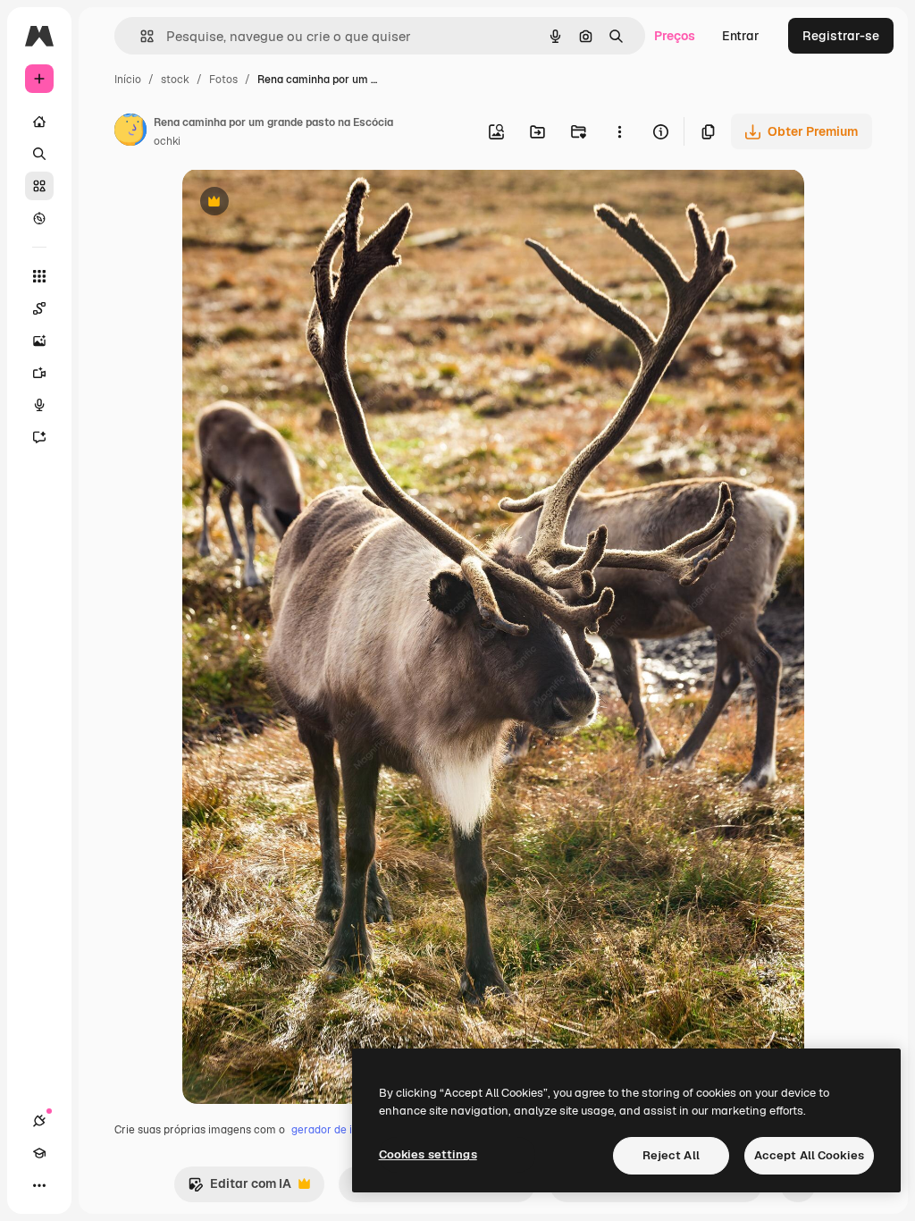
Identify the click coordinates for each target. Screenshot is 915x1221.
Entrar (741, 36)
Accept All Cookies (809, 1155)
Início (127, 79)
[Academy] (39, 1153)
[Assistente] (39, 437)
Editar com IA (239, 1188)
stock (175, 79)
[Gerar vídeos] (39, 372)
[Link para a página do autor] (130, 132)
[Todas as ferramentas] (39, 276)
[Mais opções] (619, 131)
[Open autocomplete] (139, 36)
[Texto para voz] (39, 405)
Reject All (671, 1155)
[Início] (39, 121)
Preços (674, 36)
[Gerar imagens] (39, 340)
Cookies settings (428, 1154)
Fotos (223, 79)
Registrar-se (840, 36)
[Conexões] (39, 1121)
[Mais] (39, 1185)
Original (297, 203)
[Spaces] (39, 308)
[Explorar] (39, 218)
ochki (167, 141)
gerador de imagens (341, 1130)
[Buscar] (39, 153)
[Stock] (39, 186)
